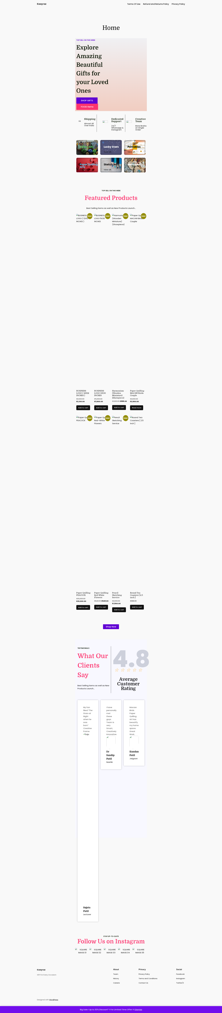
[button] (87, 107)
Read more (136, 408)
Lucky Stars (111, 147)
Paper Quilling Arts (89, 166)
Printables (134, 147)
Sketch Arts (111, 164)
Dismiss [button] (138, 1009)
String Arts (87, 147)
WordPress (53, 1000)
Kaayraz (41, 4)
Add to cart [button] (83, 408)
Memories (134, 164)
